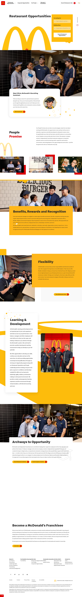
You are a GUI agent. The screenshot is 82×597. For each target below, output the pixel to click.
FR (2, 595)
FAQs (66, 560)
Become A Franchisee (43, 3)
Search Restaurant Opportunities (62, 35)
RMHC (44, 560)
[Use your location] (69, 28)
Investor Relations (13, 565)
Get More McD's (57, 559)
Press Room (12, 562)
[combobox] (62, 28)
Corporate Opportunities (23, 3)
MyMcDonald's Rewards (59, 565)
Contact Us (67, 559)
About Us (11, 559)
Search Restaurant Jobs (67, 3)
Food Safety (23, 560)
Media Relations (68, 562)
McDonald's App (57, 560)
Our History (11, 560)
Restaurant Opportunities (10, 3)
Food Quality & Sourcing (25, 559)
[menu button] (79, 3)
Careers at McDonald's (3, 3)
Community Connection (48, 559)
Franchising (12, 567)
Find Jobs (33, 559)
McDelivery (56, 562)
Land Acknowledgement (14, 568)
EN (1, 595)
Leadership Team (13, 563)
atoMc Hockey (46, 562)
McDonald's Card (58, 563)
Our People (34, 3)
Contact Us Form (69, 563)
